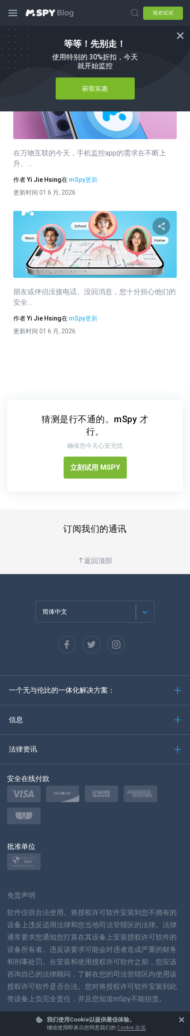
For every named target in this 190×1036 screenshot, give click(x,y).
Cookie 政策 (131, 1028)
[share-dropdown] (161, 226)
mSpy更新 (83, 179)
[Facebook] (67, 644)
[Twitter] (91, 644)
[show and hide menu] (13, 13)
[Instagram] (116, 644)
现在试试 (163, 13)
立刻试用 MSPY (95, 467)
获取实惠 (95, 88)
